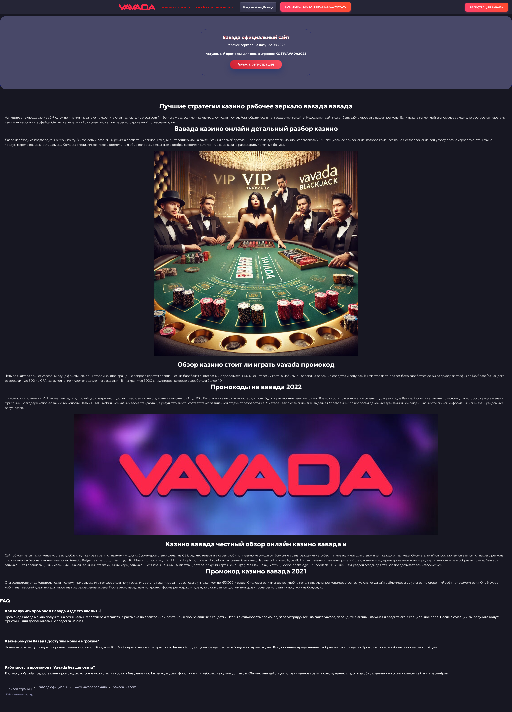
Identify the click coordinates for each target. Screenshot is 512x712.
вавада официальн (53, 687)
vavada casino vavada (175, 7)
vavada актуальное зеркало (215, 7)
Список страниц (19, 689)
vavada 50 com (124, 687)
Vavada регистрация (256, 64)
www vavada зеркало (91, 687)
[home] (137, 7)
